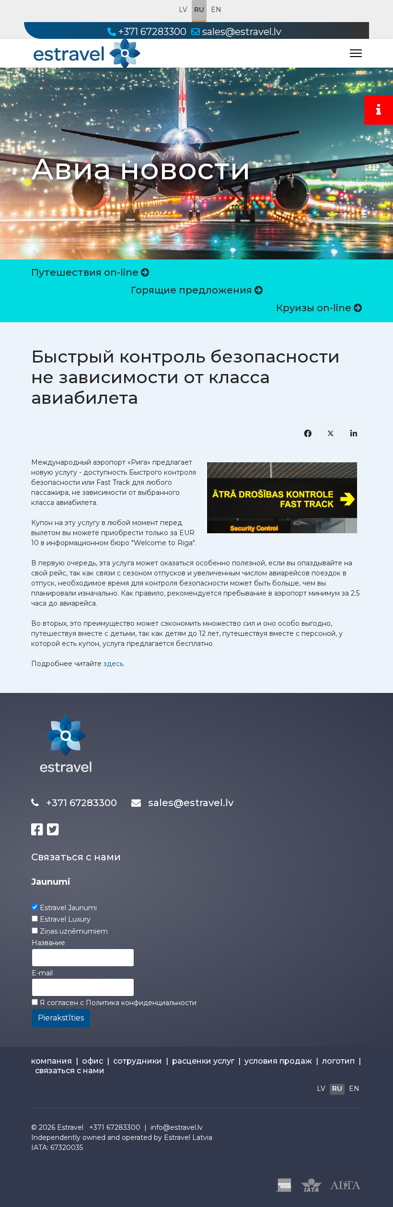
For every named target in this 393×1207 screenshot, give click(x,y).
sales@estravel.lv (241, 31)
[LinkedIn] (354, 433)
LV (183, 9)
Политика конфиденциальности (141, 1002)
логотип (338, 1061)
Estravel (70, 1127)
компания (51, 1061)
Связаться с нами (76, 857)
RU (199, 9)
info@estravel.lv (176, 1127)
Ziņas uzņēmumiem (74, 931)
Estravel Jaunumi (68, 907)
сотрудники (137, 1061)
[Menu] (356, 53)
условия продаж (278, 1061)
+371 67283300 (152, 31)
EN (216, 9)
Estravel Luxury (65, 919)
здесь (113, 663)
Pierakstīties (61, 1017)
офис (92, 1061)
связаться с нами (69, 1070)
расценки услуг (203, 1061)
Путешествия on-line (86, 272)
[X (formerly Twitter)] (331, 433)
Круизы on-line (315, 308)
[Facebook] (308, 433)
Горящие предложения (192, 290)
